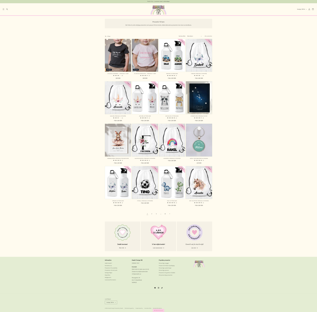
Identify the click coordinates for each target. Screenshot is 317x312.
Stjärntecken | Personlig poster (199, 116)
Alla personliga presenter (165, 275)
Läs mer (193, 248)
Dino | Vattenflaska (172, 200)
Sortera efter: (182, 36)
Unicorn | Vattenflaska (145, 116)
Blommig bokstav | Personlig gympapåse (145, 158)
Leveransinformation (110, 279)
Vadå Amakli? (108, 263)
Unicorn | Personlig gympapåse (118, 116)
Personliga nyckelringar (165, 268)
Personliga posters (164, 270)
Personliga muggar (164, 263)
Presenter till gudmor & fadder (167, 272)
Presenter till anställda (111, 268)
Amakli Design (111, 308)
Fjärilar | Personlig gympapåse (199, 73)
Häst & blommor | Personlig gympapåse (199, 200)
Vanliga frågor (108, 272)
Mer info (121, 248)
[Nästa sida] (169, 214)
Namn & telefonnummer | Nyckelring (199, 158)
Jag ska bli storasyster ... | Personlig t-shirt (145, 73)
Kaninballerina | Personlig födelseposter (118, 158)
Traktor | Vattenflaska (172, 73)
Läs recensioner (157, 248)
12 (165, 213)
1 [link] (147, 214)
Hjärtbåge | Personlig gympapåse (172, 158)
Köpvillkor (107, 275)
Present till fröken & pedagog (167, 265)
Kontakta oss (108, 265)
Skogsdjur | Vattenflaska (171, 116)
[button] (3, 9)
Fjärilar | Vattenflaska (118, 200)
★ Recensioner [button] (158, 310)
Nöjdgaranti (108, 277)
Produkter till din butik (111, 270)
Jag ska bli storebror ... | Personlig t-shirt (118, 73)
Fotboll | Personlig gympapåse (145, 200)
